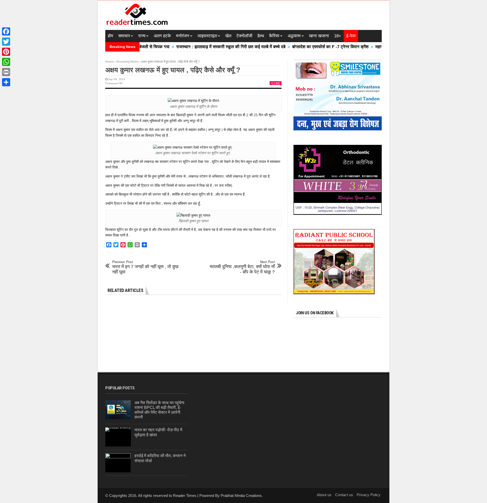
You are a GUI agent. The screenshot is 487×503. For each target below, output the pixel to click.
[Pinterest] (6, 52)
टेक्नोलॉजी (244, 35)
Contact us (344, 495)
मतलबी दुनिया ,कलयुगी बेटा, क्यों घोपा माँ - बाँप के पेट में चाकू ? (242, 267)
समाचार (124, 35)
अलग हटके (162, 35)
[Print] (6, 72)
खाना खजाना (319, 35)
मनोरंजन (182, 35)
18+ (337, 35)
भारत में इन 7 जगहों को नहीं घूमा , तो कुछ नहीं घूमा (145, 267)
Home (109, 61)
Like (277, 83)
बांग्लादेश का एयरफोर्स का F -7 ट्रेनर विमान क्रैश (315, 46)
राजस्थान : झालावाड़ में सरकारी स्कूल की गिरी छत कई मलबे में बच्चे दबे (215, 46)
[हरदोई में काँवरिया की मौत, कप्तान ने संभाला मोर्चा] (118, 462)
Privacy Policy (368, 495)
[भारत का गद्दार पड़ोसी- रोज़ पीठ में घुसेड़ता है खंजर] (118, 436)
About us (324, 495)
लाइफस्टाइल (207, 35)
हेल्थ (260, 35)
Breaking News (127, 61)
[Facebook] (6, 31)
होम (110, 35)
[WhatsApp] (6, 62)
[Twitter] (6, 42)
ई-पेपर (351, 35)
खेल (228, 35)
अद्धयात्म (294, 35)
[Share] (6, 82)
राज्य (141, 35)
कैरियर (274, 35)
